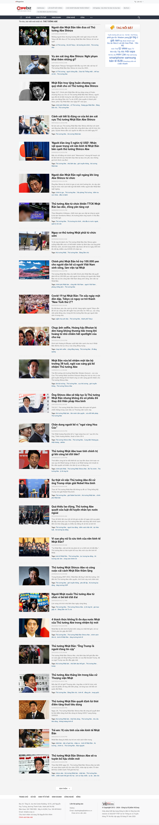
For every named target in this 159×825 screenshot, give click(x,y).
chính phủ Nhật (61, 469)
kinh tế (80, 692)
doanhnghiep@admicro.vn (83, 810)
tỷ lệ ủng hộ (64, 471)
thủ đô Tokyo (71, 45)
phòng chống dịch (57, 287)
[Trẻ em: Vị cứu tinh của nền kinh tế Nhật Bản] (35, 738)
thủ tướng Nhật (61, 252)
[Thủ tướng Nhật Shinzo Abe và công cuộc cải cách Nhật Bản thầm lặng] (35, 575)
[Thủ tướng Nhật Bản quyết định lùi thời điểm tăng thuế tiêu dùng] (35, 709)
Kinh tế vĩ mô (43, 797)
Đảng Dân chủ (84, 252)
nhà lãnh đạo (72, 163)
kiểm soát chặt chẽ (85, 527)
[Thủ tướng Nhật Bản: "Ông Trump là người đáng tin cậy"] (35, 654)
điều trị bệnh (63, 195)
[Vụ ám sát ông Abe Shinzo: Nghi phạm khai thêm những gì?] (35, 64)
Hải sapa (130, 51)
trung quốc (95, 692)
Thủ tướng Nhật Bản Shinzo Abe (79, 635)
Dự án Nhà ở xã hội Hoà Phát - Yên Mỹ (122, 44)
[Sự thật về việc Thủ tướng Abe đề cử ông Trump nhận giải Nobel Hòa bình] (35, 488)
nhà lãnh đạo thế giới (78, 663)
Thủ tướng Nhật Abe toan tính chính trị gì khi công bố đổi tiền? (75, 453)
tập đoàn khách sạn (127, 41)
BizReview (40, 8)
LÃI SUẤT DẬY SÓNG (55, 8)
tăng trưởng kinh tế (76, 637)
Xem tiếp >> (59, 787)
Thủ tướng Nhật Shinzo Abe (77, 469)
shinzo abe (59, 773)
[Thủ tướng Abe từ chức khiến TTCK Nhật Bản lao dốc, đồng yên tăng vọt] (35, 212)
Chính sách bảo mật (26, 817)
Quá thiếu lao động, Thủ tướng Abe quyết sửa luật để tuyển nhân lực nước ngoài (75, 509)
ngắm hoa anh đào (62, 319)
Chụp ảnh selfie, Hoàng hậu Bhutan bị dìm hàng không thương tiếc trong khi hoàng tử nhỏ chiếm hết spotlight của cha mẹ (74, 332)
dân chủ (96, 776)
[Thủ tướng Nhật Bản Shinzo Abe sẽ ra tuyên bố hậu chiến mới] (35, 764)
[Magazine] (19, 1)
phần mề (133, 61)
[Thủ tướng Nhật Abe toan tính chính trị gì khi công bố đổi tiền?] (35, 459)
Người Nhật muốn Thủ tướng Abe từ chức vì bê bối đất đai (73, 596)
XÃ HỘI (28, 17)
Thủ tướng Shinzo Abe (64, 386)
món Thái (114, 49)
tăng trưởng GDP (62, 585)
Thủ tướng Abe (62, 74)
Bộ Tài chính (92, 469)
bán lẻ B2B (116, 60)
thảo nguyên (80, 745)
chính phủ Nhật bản (62, 105)
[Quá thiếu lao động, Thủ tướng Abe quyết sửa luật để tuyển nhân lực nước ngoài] (35, 515)
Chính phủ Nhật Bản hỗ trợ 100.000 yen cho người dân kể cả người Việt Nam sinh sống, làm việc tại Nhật (75, 264)
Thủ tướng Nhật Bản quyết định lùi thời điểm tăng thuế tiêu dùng (75, 703)
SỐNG (82, 17)
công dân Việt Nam (76, 284)
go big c (133, 37)
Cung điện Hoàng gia (91, 440)
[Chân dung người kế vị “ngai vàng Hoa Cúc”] (35, 433)
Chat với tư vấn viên (78, 813)
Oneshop (126, 61)
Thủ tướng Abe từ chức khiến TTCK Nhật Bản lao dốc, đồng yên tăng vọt (76, 205)
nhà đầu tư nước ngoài (90, 221)
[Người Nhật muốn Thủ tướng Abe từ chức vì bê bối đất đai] (35, 602)
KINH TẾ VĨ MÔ (41, 17)
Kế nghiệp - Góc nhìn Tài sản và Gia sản (106, 8)
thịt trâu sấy (112, 55)
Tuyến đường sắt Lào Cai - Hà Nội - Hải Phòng (122, 35)
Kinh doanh (57, 797)
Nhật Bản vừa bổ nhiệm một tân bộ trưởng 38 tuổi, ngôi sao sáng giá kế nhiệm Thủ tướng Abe (73, 363)
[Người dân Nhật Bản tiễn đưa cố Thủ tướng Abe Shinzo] (35, 35)
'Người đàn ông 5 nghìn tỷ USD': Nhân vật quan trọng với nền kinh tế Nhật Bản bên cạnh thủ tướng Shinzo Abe (75, 146)
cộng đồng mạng (73, 349)
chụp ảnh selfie (61, 349)
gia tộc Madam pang (120, 37)
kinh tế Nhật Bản (61, 556)
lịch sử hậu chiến (81, 776)
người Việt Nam (90, 284)
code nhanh (123, 64)
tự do (90, 776)
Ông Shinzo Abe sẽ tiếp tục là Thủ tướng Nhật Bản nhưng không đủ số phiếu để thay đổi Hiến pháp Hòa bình (76, 398)
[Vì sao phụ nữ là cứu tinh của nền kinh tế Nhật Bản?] (35, 547)
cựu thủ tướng (83, 383)
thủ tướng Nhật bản (74, 134)
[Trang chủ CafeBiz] (21, 17)
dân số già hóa (68, 743)
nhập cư (77, 743)
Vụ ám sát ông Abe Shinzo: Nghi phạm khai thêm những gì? (75, 58)
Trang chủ (23, 797)
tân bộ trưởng (60, 383)
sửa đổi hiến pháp (92, 413)
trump (53, 666)
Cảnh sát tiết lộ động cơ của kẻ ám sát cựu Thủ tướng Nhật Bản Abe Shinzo (75, 118)
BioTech (126, 8)
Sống (78, 797)
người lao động (73, 527)
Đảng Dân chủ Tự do (65, 609)
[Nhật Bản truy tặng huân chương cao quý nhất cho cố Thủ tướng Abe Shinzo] (35, 91)
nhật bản (59, 743)
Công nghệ (69, 797)
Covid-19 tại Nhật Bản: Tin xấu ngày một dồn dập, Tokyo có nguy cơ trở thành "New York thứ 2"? (76, 299)
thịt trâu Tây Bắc (117, 52)
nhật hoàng (55, 442)
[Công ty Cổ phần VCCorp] (108, 803)
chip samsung (131, 55)
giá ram (115, 40)
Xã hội (33, 797)
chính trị (60, 745)
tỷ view (123, 48)
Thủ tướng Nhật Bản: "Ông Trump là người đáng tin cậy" (73, 647)
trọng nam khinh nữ (70, 559)
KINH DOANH (56, 17)
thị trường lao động (61, 530)
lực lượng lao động (86, 556)
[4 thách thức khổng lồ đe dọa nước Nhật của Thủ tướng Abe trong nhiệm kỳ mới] (35, 627)
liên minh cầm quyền (78, 413)
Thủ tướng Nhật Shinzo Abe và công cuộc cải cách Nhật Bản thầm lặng (73, 569)
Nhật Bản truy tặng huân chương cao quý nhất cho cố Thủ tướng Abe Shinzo (75, 84)
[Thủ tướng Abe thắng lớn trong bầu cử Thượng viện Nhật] (35, 683)
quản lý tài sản (56, 224)
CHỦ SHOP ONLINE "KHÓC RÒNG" (77, 8)
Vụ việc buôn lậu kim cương (47, 12)
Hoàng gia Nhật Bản (88, 105)
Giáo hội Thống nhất (86, 71)
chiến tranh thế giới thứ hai (65, 776)
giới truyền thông (83, 163)
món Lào (121, 54)
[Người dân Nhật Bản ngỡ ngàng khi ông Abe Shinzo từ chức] (35, 183)
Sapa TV (131, 49)
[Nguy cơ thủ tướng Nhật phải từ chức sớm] (35, 241)
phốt (109, 37)
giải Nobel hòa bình (74, 495)
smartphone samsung (122, 57)
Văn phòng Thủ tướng (84, 192)
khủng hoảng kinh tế (66, 721)
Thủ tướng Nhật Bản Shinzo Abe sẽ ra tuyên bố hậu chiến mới (74, 757)
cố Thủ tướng (60, 45)
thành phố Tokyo (87, 319)
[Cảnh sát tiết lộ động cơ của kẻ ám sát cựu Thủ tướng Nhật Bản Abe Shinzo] (35, 124)
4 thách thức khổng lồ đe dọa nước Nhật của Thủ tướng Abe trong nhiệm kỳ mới (76, 621)
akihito (62, 442)
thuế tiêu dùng (75, 719)
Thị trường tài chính (74, 221)
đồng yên (87, 692)
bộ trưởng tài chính (83, 45)
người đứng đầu (72, 71)
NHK (53, 776)
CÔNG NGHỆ (70, 17)
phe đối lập (84, 583)
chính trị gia (60, 192)
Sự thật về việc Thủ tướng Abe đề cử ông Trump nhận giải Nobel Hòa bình (73, 481)
